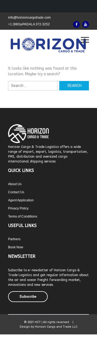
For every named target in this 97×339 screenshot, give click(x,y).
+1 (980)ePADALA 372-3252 (29, 24)
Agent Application (21, 200)
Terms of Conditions (22, 216)
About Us (15, 184)
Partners (14, 239)
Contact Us (16, 192)
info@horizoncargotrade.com (29, 17)
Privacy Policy (18, 208)
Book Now (15, 247)
